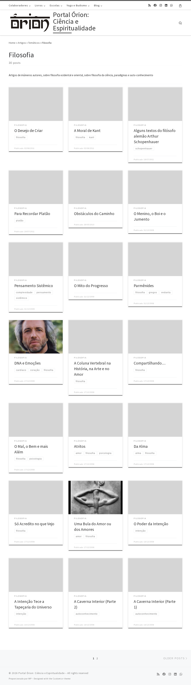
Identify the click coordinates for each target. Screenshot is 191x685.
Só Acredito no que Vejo (34, 523)
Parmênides (144, 285)
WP (30, 678)
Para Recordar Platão (32, 213)
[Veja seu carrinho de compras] (180, 5)
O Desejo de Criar (28, 130)
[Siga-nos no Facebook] (155, 5)
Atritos (79, 446)
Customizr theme (62, 678)
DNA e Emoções (27, 363)
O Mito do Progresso (91, 285)
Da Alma (141, 446)
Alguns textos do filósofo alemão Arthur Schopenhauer (155, 136)
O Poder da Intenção (151, 523)
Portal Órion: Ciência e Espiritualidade (41, 673)
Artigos (22, 42)
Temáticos (34, 42)
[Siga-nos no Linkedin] (166, 5)
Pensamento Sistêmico (33, 285)
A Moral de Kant (87, 130)
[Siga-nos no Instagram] (160, 5)
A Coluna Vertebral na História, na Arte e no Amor (92, 369)
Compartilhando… (149, 363)
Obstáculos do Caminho (94, 213)
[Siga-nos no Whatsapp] (171, 5)
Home (12, 42)
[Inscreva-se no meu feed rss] (149, 5)
